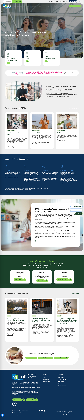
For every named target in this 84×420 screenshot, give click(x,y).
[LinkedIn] (44, 411)
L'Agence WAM (68, 414)
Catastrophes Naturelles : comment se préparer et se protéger (41, 320)
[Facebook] (39, 411)
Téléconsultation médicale (61, 357)
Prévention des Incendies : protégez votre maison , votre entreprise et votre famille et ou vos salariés (67, 320)
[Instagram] (42, 411)
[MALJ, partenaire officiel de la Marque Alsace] (14, 405)
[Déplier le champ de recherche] (80, 1)
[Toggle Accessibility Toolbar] (2, 415)
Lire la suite (10, 146)
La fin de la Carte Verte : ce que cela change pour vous (16, 319)
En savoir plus (68, 72)
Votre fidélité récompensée (41, 133)
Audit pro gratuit (62, 133)
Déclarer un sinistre (31, 357)
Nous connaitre (39, 241)
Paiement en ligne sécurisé (45, 357)
